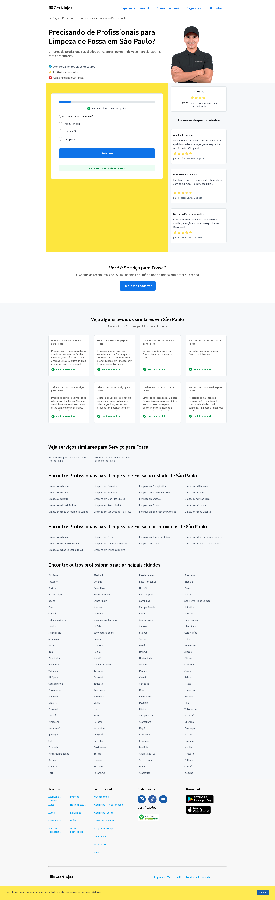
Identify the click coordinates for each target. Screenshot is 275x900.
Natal (51, 645)
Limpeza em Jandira (150, 543)
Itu (95, 709)
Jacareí (188, 670)
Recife (51, 600)
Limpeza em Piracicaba (197, 498)
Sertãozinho (146, 760)
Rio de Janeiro (147, 575)
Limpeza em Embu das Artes (154, 537)
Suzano (143, 639)
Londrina (98, 645)
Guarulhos (99, 588)
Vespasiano (100, 728)
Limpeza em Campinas (106, 486)
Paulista (188, 696)
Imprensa (159, 877)
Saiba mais (97, 891)
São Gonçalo (146, 619)
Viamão (143, 677)
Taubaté (98, 683)
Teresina (98, 670)
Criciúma (144, 740)
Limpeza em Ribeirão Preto (63, 505)
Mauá (142, 645)
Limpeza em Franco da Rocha (64, 543)
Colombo (189, 664)
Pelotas (98, 721)
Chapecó (98, 734)
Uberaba (189, 721)
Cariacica (144, 683)
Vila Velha (99, 613)
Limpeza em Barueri (59, 537)
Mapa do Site (101, 844)
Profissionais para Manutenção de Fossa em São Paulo (112, 459)
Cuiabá (52, 613)
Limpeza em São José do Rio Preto (112, 511)
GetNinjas (54, 18)
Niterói (143, 588)
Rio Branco (54, 575)
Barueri (188, 588)
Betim (97, 651)
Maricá (142, 690)
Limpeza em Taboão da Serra (109, 549)
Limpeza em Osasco (150, 498)
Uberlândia (190, 626)
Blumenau (190, 645)
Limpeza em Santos (150, 505)
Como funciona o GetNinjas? (68, 77)
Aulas (51, 804)
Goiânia (98, 581)
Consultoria (54, 820)
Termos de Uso (175, 877)
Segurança (194, 8)
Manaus (98, 607)
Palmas (188, 677)
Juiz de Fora (54, 632)
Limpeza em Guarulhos (106, 492)
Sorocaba (189, 613)
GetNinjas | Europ (103, 812)
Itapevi (143, 651)
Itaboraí (188, 715)
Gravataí (98, 677)
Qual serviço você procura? (76, 116)
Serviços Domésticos (76, 830)
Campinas (144, 600)
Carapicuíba (190, 632)
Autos (51, 812)
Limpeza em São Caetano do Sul (65, 549)
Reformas (75, 812)
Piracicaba (54, 658)
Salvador (53, 581)
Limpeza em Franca (59, 492)
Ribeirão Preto (102, 594)
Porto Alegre (55, 594)
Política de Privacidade (198, 877)
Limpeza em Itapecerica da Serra (111, 543)
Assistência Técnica (54, 798)
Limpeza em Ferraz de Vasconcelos (203, 537)
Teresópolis (190, 728)
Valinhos (53, 670)
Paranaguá (99, 772)
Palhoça (188, 760)
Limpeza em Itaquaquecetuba (155, 492)
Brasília (188, 581)
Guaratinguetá (147, 753)
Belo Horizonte (147, 581)
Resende (98, 766)
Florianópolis (146, 594)
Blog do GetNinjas (104, 828)
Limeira (52, 702)
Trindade (53, 747)
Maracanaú (54, 728)
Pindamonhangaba (58, 753)
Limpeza (102, 18)
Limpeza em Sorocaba (196, 505)
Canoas (143, 626)
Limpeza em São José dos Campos (157, 511)
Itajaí (51, 651)
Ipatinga (53, 734)
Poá (186, 702)
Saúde (73, 820)
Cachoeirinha (55, 683)
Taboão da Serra (57, 619)
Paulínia (143, 702)
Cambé (188, 766)
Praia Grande (191, 619)
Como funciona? (168, 8)
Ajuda (97, 852)
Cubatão (53, 766)
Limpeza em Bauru (58, 486)
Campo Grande (147, 607)
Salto (51, 740)
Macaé (187, 683)
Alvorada (53, 696)
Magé (142, 728)
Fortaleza (189, 575)
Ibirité (142, 709)
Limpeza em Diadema (196, 486)
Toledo (97, 753)
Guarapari (189, 740)
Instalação (71, 131)
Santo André (100, 600)
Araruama (144, 734)
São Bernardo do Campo (197, 600)
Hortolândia (145, 658)
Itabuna (188, 772)
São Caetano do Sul (104, 632)
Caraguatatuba (147, 715)
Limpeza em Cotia (103, 537)
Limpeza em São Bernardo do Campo (68, 511)
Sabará (52, 715)
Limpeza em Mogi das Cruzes (109, 498)
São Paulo (121, 18)
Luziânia (143, 747)
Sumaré (143, 664)
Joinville (189, 607)
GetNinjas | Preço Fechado (108, 804)
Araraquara (145, 721)
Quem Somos (101, 796)
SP (111, 18)
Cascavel (53, 709)
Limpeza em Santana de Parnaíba (202, 543)
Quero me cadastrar (138, 286)
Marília (188, 747)
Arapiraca (53, 639)
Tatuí (51, 772)
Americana (99, 690)
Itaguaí (98, 760)
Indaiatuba (54, 664)
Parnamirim (54, 690)
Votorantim (190, 709)
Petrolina (99, 740)
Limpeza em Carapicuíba (152, 486)
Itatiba (188, 734)
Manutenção (72, 123)
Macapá (143, 766)
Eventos (74, 796)
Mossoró (189, 753)
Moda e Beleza (78, 804)
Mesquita (99, 696)
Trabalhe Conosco (104, 820)
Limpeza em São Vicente (197, 511)
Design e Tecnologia (54, 830)
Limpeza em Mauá (58, 498)
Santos (188, 594)
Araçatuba (144, 772)
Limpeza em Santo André (107, 505)
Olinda (188, 658)
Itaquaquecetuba (103, 664)
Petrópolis (145, 696)
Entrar (218, 8)
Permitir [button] (262, 892)
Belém (142, 613)
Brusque (52, 760)
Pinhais (143, 670)
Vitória (97, 626)
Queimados (100, 747)
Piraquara (53, 721)
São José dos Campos (105, 619)
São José (144, 632)
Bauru (97, 702)
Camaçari (189, 690)
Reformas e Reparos (74, 18)
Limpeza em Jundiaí (195, 492)
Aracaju (188, 651)
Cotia (187, 639)
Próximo (107, 153)
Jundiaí (52, 626)
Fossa (91, 18)
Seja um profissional (135, 8)
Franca (97, 715)
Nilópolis (53, 677)
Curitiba (52, 588)
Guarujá (98, 639)
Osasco (52, 607)
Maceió (97, 658)
